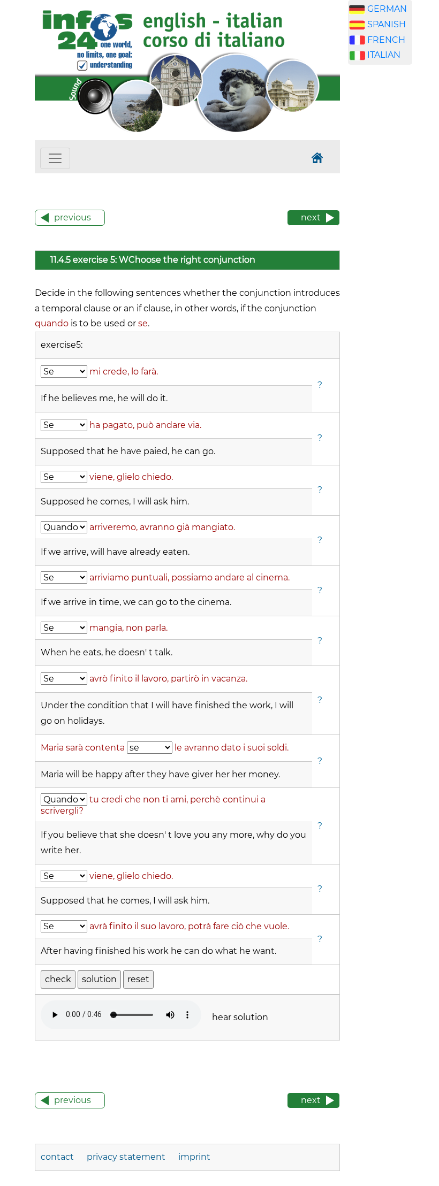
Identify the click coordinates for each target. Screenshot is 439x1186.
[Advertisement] (393, 240)
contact (58, 1157)
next (311, 217)
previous (72, 217)
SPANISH (386, 24)
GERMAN (387, 9)
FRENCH (386, 40)
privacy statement (126, 1157)
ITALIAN (383, 55)
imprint (194, 1157)
